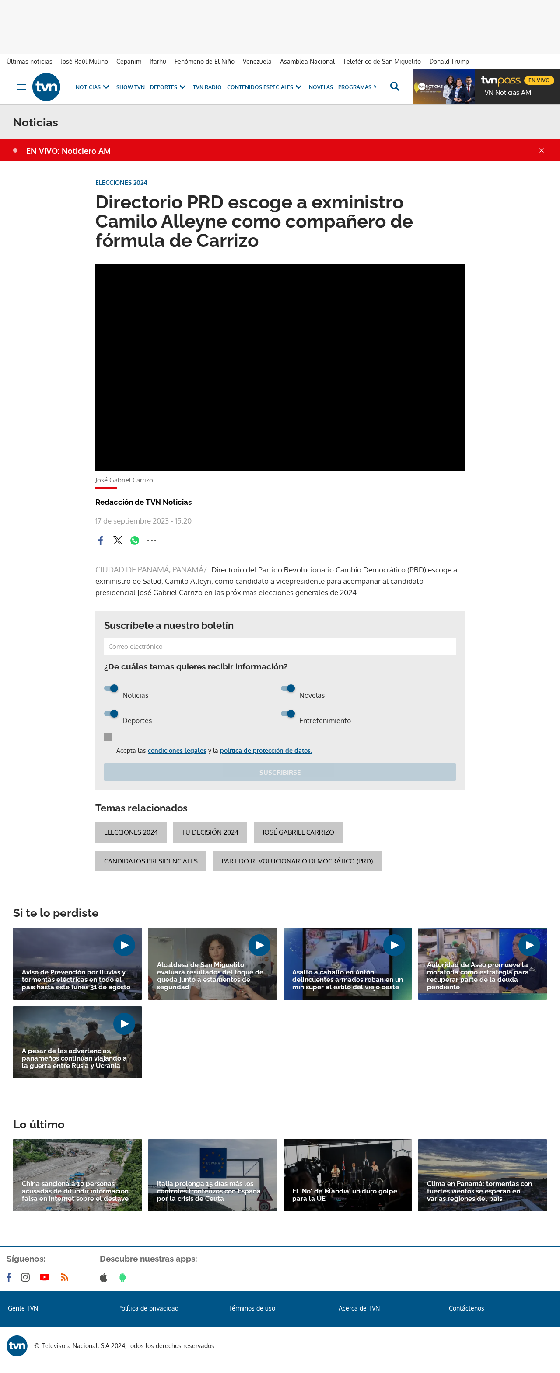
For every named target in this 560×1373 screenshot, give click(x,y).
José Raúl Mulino (84, 61)
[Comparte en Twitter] (117, 540)
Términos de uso (251, 1308)
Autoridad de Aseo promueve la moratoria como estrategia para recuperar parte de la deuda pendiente (478, 976)
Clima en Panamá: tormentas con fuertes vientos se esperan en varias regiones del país (479, 1191)
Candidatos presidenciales (151, 861)
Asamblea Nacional (307, 61)
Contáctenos (466, 1308)
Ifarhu (158, 61)
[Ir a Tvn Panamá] (46, 87)
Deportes (163, 87)
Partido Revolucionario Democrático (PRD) (297, 861)
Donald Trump (449, 61)
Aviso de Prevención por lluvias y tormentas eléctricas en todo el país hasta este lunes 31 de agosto (76, 980)
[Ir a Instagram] (27, 1277)
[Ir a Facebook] (10, 1277)
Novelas (321, 87)
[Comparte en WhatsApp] (135, 540)
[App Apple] (105, 1277)
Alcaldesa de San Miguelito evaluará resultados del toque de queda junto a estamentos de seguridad (210, 976)
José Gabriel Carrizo (298, 832)
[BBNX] (17, 1345)
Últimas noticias (29, 61)
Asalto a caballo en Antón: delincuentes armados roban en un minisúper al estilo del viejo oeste (347, 980)
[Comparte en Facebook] (100, 540)
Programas (354, 87)
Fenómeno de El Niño (204, 61)
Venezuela (257, 61)
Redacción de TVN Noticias (143, 502)
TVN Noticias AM (506, 93)
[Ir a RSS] (67, 1277)
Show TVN (130, 87)
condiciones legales (177, 750)
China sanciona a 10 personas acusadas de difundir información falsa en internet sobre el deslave (75, 1191)
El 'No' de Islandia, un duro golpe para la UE (344, 1195)
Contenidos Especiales (260, 87)
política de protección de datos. (266, 750)
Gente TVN (23, 1308)
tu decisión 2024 (210, 832)
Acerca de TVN (359, 1308)
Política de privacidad (148, 1308)
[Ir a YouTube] (46, 1277)
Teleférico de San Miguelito (382, 61)
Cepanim (128, 61)
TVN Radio (207, 87)
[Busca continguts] (394, 86)
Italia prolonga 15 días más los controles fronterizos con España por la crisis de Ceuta (209, 1191)
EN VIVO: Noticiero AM (68, 151)
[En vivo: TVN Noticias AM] (444, 86)
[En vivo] (489, 76)
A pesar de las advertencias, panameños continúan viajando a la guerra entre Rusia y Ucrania (74, 1058)
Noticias (88, 87)
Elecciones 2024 (131, 832)
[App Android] (124, 1277)
